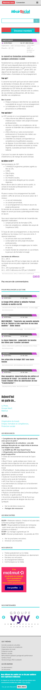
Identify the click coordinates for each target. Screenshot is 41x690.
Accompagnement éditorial (14, 560)
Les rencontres (5, 669)
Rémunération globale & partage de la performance (17, 655)
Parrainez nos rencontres (13, 557)
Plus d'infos (26, 682)
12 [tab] (38, 624)
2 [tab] (8, 624)
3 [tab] (11, 624)
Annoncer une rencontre (13, 541)
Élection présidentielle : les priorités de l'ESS (23, 534)
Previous (3, 617)
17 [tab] (23, 627)
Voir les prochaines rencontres (15, 539)
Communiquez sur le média (14, 562)
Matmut (4, 411)
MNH (36, 307)
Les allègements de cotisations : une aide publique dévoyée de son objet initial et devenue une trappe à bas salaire (19, 445)
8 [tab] (26, 624)
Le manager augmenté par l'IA (18, 532)
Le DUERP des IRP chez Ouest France (16, 450)
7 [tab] (23, 624)
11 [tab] (35, 624)
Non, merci (22, 687)
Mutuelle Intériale (20, 45)
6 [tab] (20, 624)
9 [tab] (29, 624)
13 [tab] (11, 627)
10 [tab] (32, 624)
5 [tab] (17, 624)
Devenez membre (23, 30)
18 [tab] (26, 627)
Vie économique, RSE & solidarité (23, 365)
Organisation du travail (9, 307)
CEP (10, 48)
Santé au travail (6, 658)
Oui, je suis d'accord (9, 687)
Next (37, 617)
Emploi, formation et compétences (24, 273)
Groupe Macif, (6, 408)
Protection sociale (22, 307)
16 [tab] (20, 627)
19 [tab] (29, 627)
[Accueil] (20, 12)
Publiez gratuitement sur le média (16, 553)
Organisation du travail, (10, 421)
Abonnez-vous (8, 2)
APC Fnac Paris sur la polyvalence (14, 481)
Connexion (20, 2)
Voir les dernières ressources (15, 506)
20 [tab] (32, 627)
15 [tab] (17, 627)
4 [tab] (14, 624)
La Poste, (4, 406)
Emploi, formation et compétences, (15, 424)
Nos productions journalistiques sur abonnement (22, 555)
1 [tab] (5, 624)
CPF (13, 48)
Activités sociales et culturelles (10, 645)
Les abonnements (6, 667)
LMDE (12, 45)
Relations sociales (7, 273)
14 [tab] (14, 627)
